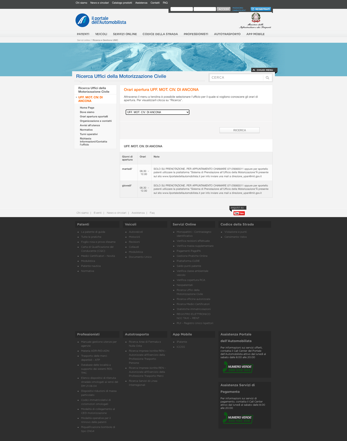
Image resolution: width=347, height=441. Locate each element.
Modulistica (88, 261)
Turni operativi (89, 134)
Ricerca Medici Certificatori (193, 304)
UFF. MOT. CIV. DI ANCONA (90, 99)
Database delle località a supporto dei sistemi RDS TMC (96, 369)
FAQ (165, 2)
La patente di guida (93, 232)
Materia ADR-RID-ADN (95, 351)
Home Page (87, 107)
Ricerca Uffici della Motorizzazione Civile (93, 89)
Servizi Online (184, 224)
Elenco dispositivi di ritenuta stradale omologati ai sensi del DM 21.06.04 (99, 382)
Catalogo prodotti (122, 2)
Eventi (97, 213)
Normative (86, 129)
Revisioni (134, 242)
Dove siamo (87, 112)
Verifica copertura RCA (191, 280)
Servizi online (83, 40)
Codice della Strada (237, 224)
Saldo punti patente (189, 266)
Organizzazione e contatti (96, 120)
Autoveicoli (136, 232)
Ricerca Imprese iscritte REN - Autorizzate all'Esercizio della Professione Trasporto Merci (147, 372)
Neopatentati (185, 285)
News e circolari (99, 2)
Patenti (83, 224)
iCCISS (181, 347)
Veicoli (130, 224)
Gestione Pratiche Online (192, 256)
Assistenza (141, 2)
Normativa (87, 271)
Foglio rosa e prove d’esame (98, 242)
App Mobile (182, 334)
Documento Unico (140, 257)
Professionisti (88, 334)
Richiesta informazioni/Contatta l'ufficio (93, 141)
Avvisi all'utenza (90, 125)
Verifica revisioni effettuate (193, 241)
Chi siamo (81, 2)
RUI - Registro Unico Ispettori (195, 323)
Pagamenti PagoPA (189, 251)
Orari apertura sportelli (94, 116)
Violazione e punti (236, 232)
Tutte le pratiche (91, 237)
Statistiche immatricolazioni (194, 309)
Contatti (155, 2)
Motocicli (134, 237)
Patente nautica (91, 266)
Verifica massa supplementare (195, 246)
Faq (151, 213)
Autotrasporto (137, 334)
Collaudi (134, 247)
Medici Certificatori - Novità (98, 256)
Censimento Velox (236, 237)
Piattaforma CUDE (188, 261)
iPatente (182, 342)
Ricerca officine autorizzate (193, 299)
